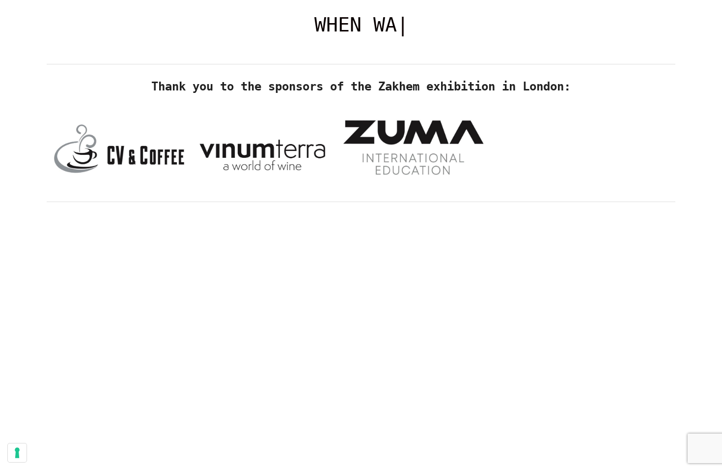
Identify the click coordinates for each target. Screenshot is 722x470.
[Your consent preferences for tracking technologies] (17, 452)
